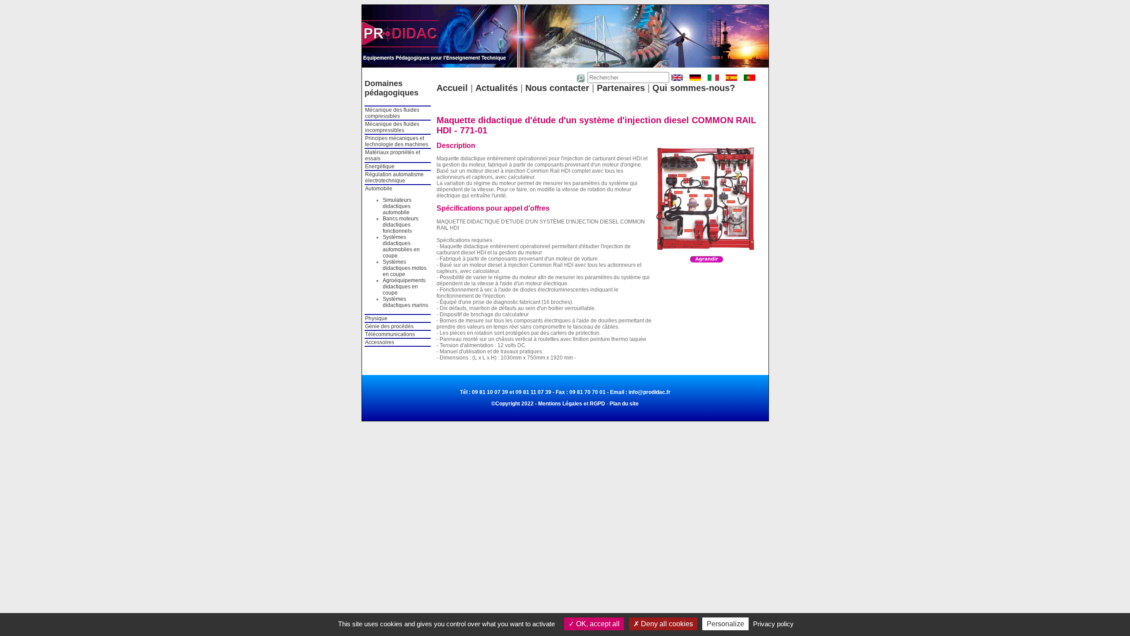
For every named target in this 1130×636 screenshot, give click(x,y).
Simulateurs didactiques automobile (397, 206)
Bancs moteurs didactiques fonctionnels (400, 225)
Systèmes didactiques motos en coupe (404, 268)
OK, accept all (597, 624)
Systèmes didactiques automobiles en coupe (401, 246)
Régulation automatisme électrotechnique (394, 177)
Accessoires (379, 342)
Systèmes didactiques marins (405, 302)
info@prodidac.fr (649, 392)
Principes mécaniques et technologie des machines (396, 141)
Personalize (725, 624)
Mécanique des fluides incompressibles (392, 127)
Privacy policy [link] (773, 624)
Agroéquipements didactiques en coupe (404, 286)
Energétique (380, 166)
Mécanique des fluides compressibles (392, 113)
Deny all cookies (666, 624)
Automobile (378, 189)
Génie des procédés (389, 326)
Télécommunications (390, 334)
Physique (376, 318)
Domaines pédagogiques (391, 88)
